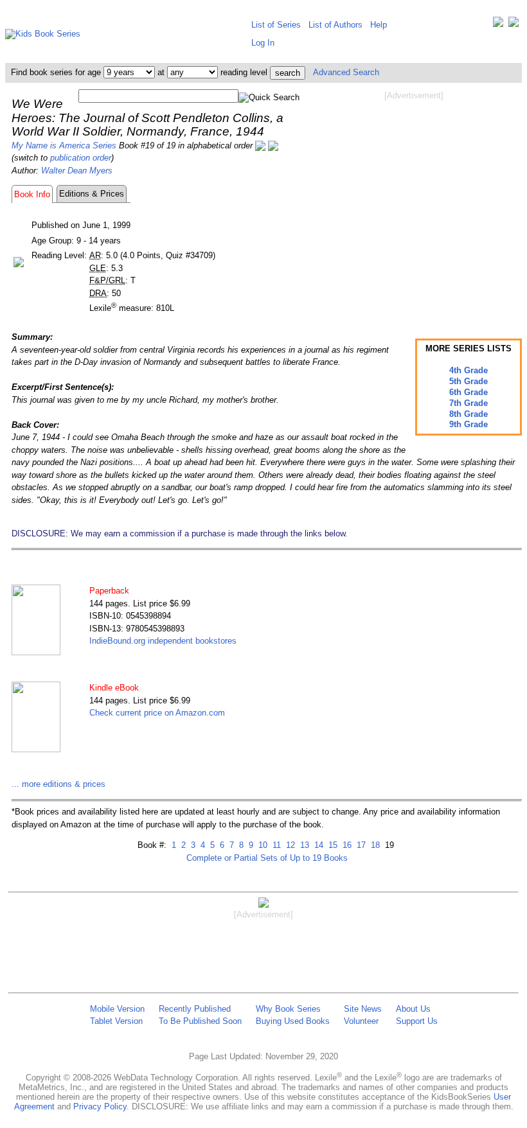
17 (360, 845)
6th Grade (468, 392)
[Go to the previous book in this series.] (260, 145)
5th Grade (468, 381)
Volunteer (361, 1021)
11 (275, 845)
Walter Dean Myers (76, 170)
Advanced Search (346, 72)
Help (378, 25)
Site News (363, 1009)
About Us (413, 1009)
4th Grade (468, 370)
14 (317, 845)
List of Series (276, 25)
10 (261, 845)
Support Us (417, 1021)
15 (331, 845)
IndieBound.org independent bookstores (163, 641)
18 (374, 845)
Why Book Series (288, 1009)
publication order (80, 158)
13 (303, 845)
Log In (262, 43)
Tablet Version (116, 1021)
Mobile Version (117, 1009)
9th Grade (468, 424)
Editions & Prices (91, 193)
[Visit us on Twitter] (498, 25)
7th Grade (468, 403)
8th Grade (468, 414)
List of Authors (335, 25)
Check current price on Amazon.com (157, 713)
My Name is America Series (64, 145)
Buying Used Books (293, 1021)
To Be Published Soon (200, 1021)
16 (346, 845)
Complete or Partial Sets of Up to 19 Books (267, 858)
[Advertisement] (414, 204)
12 (289, 845)
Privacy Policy (100, 1106)
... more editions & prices (58, 784)
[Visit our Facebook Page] (513, 25)
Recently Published (195, 1009)
